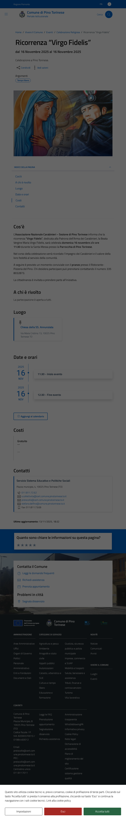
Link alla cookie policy (58, 800)
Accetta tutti (102, 811)
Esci (63, 811)
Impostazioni (23, 811)
